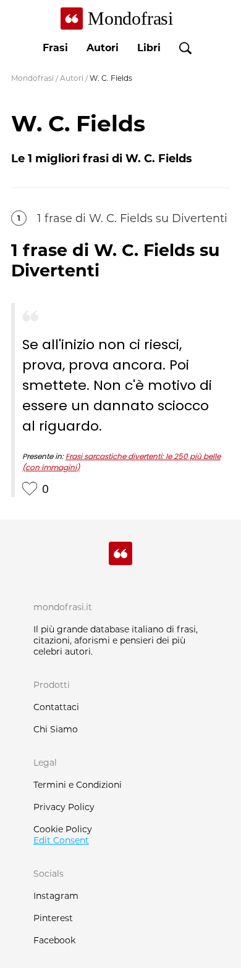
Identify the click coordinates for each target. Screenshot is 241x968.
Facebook (54, 940)
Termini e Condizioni (77, 784)
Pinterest (53, 918)
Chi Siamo (55, 729)
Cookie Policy (62, 829)
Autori (103, 48)
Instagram (55, 895)
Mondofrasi (32, 78)
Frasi (55, 48)
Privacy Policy (64, 807)
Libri (149, 48)
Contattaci (56, 707)
